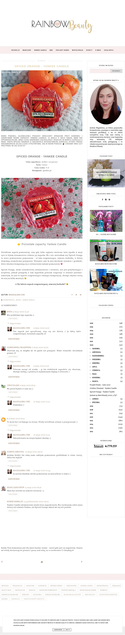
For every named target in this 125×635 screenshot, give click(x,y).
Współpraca (77, 50)
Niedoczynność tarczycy (34, 599)
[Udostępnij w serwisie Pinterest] (81, 295)
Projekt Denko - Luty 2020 (100, 385)
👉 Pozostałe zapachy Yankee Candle (41, 244)
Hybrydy (103, 590)
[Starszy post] (82, 562)
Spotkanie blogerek (88, 590)
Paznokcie (42, 586)
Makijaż (32, 590)
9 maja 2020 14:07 (42, 328)
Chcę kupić (109, 50)
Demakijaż (116, 586)
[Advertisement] (106, 498)
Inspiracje (15, 599)
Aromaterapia (9, 300)
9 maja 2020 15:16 (41, 366)
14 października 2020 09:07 (36, 502)
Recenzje (15, 50)
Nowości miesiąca (68, 590)
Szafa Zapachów (15, 487)
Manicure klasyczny (72, 594)
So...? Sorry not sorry (106, 235)
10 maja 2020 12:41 (42, 435)
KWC (51, 50)
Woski (19, 300)
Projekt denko (56, 586)
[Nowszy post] (2, 562)
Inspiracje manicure (10, 594)
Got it (68, 629)
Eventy (89, 50)
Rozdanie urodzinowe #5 (106, 294)
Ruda (9, 312)
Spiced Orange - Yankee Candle (102, 392)
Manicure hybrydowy (48, 590)
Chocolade (13, 385)
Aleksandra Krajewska (19, 347)
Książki (5, 599)
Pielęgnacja (17, 586)
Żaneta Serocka (16, 452)
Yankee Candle (40, 50)
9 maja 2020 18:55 (27, 385)
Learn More (58, 629)
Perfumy (25, 594)
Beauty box (6, 590)
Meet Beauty (90, 594)
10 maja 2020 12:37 (42, 402)
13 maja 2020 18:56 (33, 487)
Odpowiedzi (15, 323)
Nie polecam (20, 590)
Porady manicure (52, 594)
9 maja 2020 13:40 (21, 312)
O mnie (98, 50)
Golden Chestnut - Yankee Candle (103, 388)
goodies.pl (47, 170)
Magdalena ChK (21, 328)
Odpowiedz (12, 318)
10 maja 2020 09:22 (34, 452)
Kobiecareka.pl (15, 502)
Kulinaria (37, 594)
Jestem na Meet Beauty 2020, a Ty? (103, 395)
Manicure (27, 50)
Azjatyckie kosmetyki (108, 594)
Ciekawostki (71, 586)
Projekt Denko (62, 50)
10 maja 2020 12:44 (42, 470)
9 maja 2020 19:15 (17, 419)
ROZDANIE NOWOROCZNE (106, 264)
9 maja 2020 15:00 (40, 347)
